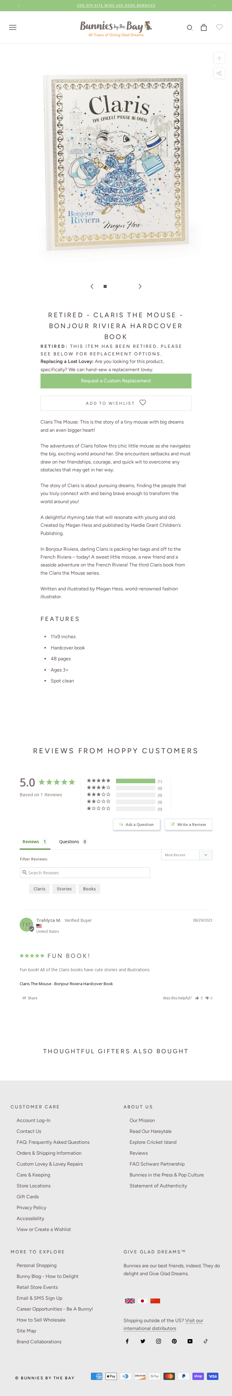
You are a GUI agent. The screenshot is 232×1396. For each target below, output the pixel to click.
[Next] (140, 286)
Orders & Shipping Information (49, 1153)
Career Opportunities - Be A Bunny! (55, 1309)
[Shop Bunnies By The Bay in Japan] (142, 1301)
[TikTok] (205, 1341)
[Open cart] (204, 27)
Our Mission (142, 1120)
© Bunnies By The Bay (45, 1378)
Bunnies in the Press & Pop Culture (167, 1175)
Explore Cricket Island (153, 1142)
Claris (39, 889)
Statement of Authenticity (158, 1186)
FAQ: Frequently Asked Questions (53, 1142)
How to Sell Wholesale (41, 1320)
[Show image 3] (119, 286)
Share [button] (32, 998)
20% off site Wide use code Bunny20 (116, 5)
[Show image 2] (112, 286)
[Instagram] (158, 1341)
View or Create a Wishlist (44, 1229)
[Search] (190, 27)
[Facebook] (127, 1341)
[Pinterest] (174, 1341)
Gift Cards (28, 1197)
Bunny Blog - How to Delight (48, 1276)
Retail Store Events (37, 1287)
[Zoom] (219, 57)
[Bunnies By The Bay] (116, 27)
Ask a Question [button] (140, 824)
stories (64, 889)
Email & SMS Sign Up (39, 1298)
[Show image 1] (105, 286)
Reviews (139, 1153)
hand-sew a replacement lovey (119, 369)
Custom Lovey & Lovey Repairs (50, 1164)
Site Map (26, 1331)
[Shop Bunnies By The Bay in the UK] (130, 1301)
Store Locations (33, 1186)
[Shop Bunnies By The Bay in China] (155, 1301)
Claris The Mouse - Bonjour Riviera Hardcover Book (66, 983)
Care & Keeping (33, 1175)
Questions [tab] (69, 841)
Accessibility (30, 1218)
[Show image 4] (126, 286)
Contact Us (29, 1131)
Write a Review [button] (191, 824)
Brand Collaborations (39, 1342)
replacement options (125, 354)
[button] (198, 998)
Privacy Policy (31, 1207)
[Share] (219, 73)
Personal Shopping (36, 1265)
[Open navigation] (12, 27)
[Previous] (91, 286)
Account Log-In (33, 1120)
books (89, 889)
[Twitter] (142, 1341)
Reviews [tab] (31, 841)
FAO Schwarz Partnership (157, 1164)
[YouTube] (190, 1341)
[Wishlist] (218, 27)
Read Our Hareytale (151, 1131)
